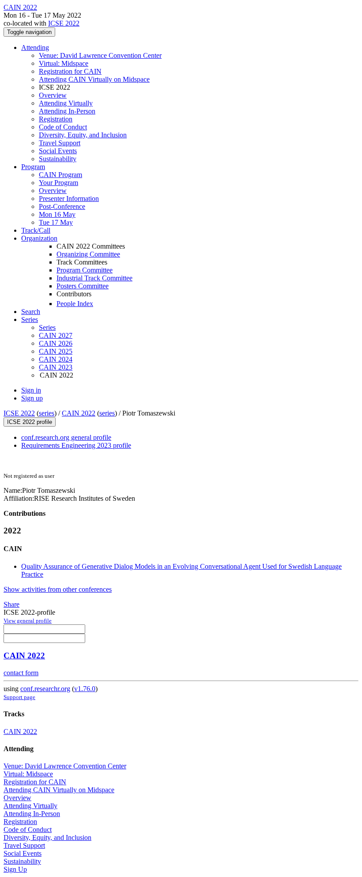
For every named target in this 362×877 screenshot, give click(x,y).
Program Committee (85, 270)
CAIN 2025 (55, 351)
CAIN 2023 (55, 367)
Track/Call (35, 230)
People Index (75, 303)
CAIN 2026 (55, 343)
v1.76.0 (84, 688)
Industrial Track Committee (94, 278)
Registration (55, 119)
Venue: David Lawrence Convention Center (100, 55)
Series (47, 327)
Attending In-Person (67, 111)
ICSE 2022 (63, 23)
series (46, 413)
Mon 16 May (57, 214)
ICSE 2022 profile (29, 422)
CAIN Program (60, 174)
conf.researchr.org (45, 688)
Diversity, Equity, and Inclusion (83, 135)
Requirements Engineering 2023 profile (76, 445)
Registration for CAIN (70, 71)
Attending (35, 47)
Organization (39, 238)
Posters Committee (83, 286)
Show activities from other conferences (58, 589)
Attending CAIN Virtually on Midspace (94, 79)
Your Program (58, 182)
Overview (53, 95)
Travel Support (59, 143)
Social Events (58, 151)
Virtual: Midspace (63, 63)
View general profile (28, 620)
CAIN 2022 (78, 413)
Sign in (31, 390)
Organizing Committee (88, 254)
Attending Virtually (66, 103)
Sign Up (15, 869)
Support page (19, 697)
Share (11, 604)
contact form (21, 673)
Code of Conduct (63, 127)
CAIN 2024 (55, 359)
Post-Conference (62, 206)
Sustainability (57, 159)
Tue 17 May (56, 222)
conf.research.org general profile (66, 437)
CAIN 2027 (55, 335)
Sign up (32, 398)
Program (33, 166)
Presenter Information (69, 198)
